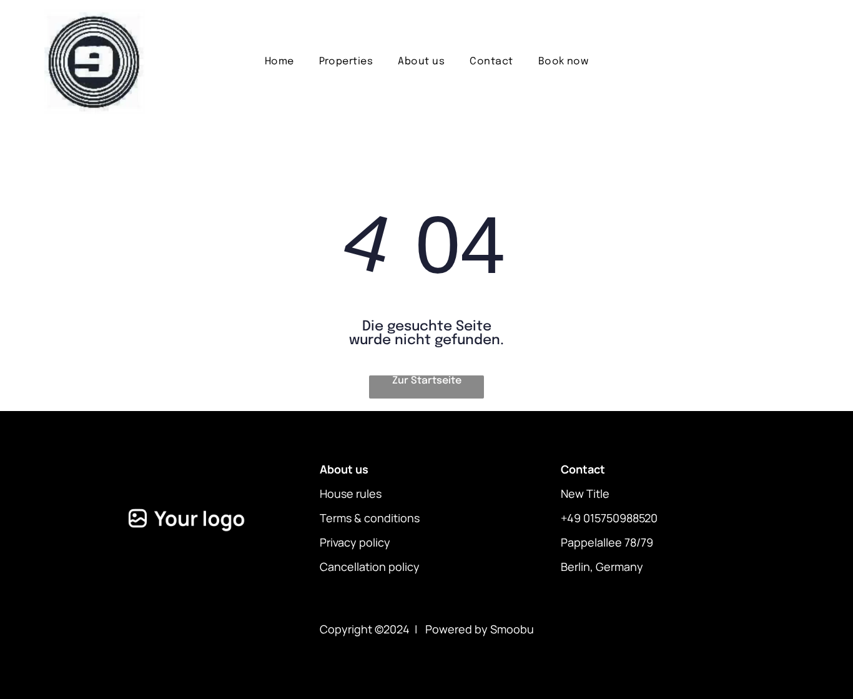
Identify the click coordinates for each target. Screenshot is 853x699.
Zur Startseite (426, 380)
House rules (351, 493)
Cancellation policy (370, 566)
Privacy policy (355, 542)
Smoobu (512, 629)
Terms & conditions (370, 517)
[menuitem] (279, 61)
